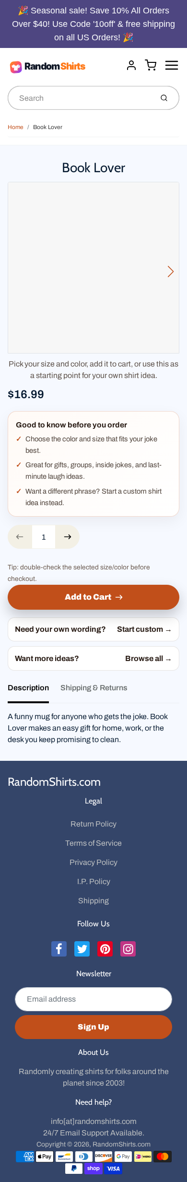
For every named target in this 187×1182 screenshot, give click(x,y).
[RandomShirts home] (63, 67)
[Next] (170, 271)
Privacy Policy (93, 862)
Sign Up (93, 1027)
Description (28, 688)
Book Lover (47, 127)
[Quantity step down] (20, 537)
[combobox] (79, 98)
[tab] (34, 690)
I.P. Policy (93, 881)
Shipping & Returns (94, 688)
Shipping (93, 901)
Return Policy (93, 824)
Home (15, 127)
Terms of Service (93, 843)
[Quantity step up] (68, 537)
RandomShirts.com (54, 782)
